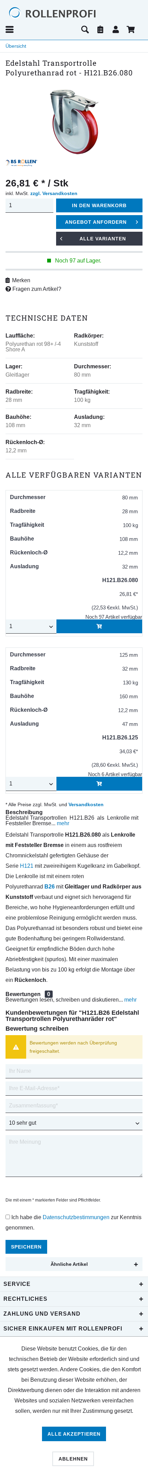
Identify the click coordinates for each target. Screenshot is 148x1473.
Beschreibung (24, 812)
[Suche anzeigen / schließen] (85, 29)
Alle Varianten (103, 238)
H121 (26, 866)
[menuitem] (41, 29)
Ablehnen (73, 1459)
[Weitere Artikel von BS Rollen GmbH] (21, 162)
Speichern (26, 1247)
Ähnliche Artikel (69, 1264)
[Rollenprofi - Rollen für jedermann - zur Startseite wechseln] (65, 13)
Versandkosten (86, 804)
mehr (62, 823)
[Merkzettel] (100, 29)
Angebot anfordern (96, 222)
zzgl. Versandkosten (53, 193)
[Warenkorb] (131, 29)
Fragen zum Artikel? (36, 289)
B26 (49, 887)
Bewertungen (23, 994)
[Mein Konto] (116, 29)
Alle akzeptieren (74, 1434)
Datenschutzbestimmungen (76, 1217)
